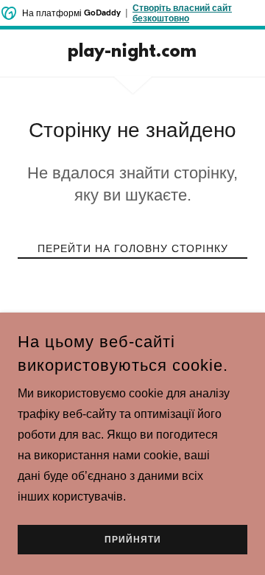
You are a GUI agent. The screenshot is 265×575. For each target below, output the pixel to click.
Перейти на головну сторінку (133, 248)
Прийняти (133, 539)
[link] (132, 53)
